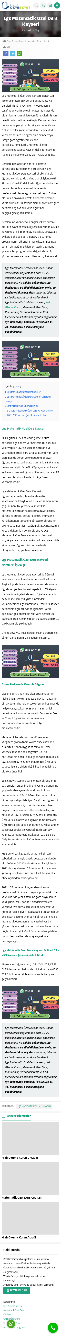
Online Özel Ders (11, 1319)
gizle (17, 387)
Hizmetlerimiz (25, 41)
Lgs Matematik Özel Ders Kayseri (23, 428)
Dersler (15, 41)
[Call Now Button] (53, 1328)
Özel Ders (36, 41)
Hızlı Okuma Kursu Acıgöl (19, 1237)
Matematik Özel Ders (13, 1310)
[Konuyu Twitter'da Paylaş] (12, 53)
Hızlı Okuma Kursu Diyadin (20, 1158)
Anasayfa (27, 30)
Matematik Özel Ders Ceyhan (22, 1197)
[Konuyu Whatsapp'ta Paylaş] (19, 53)
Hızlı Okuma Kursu (12, 1306)
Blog (37, 30)
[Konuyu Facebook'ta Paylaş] (5, 53)
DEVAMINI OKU (18, 1290)
